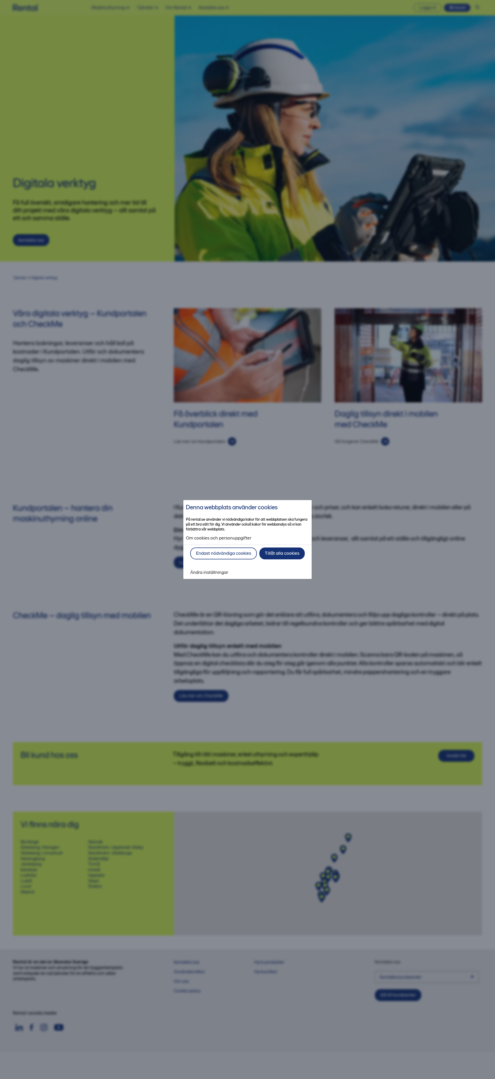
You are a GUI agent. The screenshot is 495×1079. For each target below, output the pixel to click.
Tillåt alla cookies (282, 553)
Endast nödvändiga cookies (223, 553)
